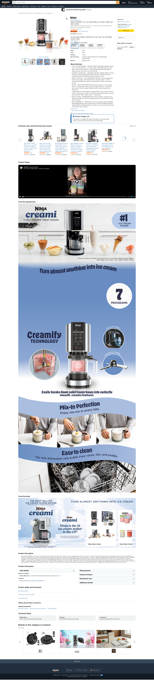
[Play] (19, 196)
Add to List (121, 37)
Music (48, 6)
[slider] (74, 196)
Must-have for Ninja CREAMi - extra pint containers (36, 168)
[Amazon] (5, 2)
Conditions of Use (57, 675)
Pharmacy (54, 6)
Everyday (61, 6)
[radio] (25, 62)
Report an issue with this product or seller (82, 113)
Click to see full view (43, 57)
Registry (44, 6)
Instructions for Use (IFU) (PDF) (26, 594)
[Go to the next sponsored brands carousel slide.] (134, 642)
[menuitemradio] (131, 196)
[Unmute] (134, 197)
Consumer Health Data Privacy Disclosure (78, 675)
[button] (3, 6)
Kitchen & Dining (30, 13)
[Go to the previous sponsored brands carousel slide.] (19, 642)
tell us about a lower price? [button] (35, 580)
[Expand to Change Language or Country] (75, 670)
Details (129, 24)
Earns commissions (34, 167)
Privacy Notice (65, 675)
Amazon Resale (126, 26)
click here (58, 575)
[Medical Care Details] (29, 6)
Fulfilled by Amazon (123, 27)
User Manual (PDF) (23, 591)
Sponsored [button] (20, 627)
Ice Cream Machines (48, 13)
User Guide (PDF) (22, 598)
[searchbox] (66, 2)
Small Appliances (38, 13)
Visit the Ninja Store (75, 20)
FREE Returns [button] (74, 41)
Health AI (9, 6)
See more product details (78, 110)
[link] (30, 147)
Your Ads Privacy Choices (94, 675)
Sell (39, 6)
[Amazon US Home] (56, 670)
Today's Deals (16, 6)
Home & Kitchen (21, 13)
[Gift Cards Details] (36, 6)
